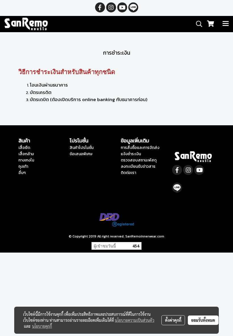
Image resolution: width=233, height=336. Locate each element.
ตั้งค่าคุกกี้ (173, 320)
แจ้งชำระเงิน (131, 154)
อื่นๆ (22, 173)
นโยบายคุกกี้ (42, 326)
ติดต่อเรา (128, 173)
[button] (197, 24)
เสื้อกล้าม (26, 154)
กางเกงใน (26, 160)
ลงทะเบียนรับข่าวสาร (138, 166)
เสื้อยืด (24, 148)
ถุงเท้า (23, 166)
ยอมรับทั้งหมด (203, 320)
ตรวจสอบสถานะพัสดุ (139, 160)
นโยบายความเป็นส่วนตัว (134, 320)
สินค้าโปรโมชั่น (81, 148)
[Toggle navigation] (225, 24)
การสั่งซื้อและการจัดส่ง (140, 148)
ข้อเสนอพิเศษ (81, 154)
